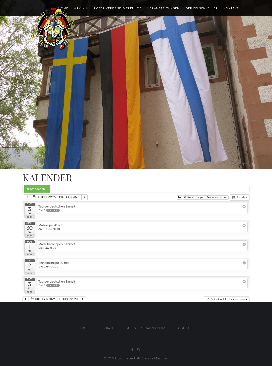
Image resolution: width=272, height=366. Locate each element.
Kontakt (231, 8)
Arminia (81, 8)
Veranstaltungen (164, 8)
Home (84, 328)
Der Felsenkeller (202, 8)
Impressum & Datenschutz (145, 328)
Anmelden (185, 328)
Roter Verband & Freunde (118, 8)
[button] (226, 299)
